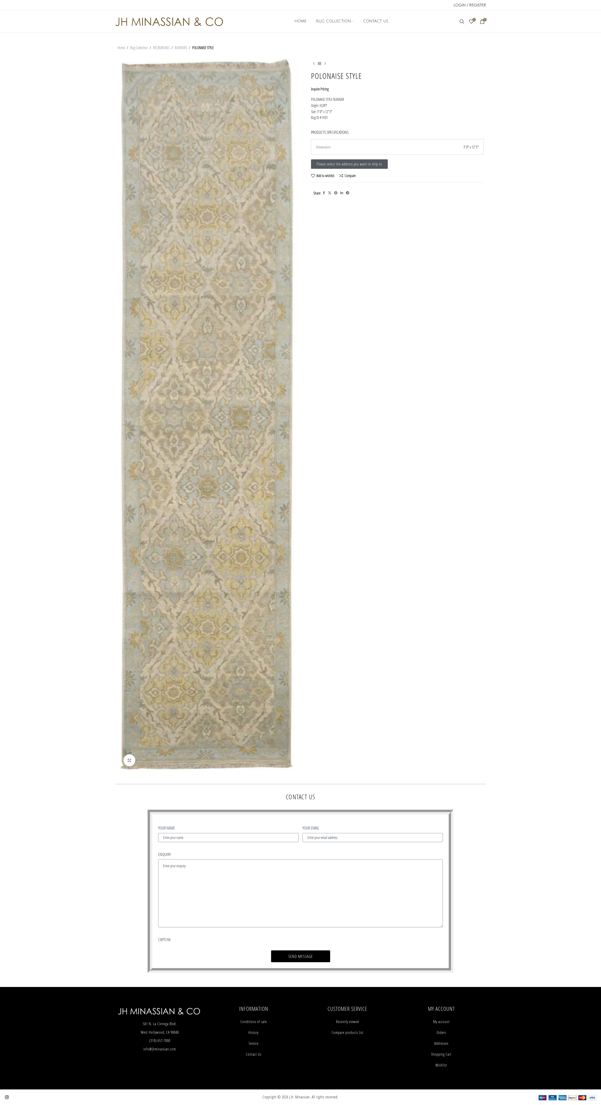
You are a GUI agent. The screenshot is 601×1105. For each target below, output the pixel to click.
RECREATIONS (161, 47)
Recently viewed (347, 1021)
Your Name (166, 828)
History (253, 1032)
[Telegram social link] (348, 193)
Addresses (441, 1043)
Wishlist (441, 1065)
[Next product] (325, 63)
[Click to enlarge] (129, 760)
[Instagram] (7, 1097)
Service (254, 1043)
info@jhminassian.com (159, 1049)
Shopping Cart (441, 1054)
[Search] (462, 21)
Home (121, 47)
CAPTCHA (164, 939)
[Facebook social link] (324, 193)
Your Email (311, 828)
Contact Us (253, 1054)
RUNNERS (181, 47)
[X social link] (330, 193)
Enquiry (164, 854)
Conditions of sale (253, 1021)
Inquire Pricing (320, 88)
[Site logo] (169, 20)
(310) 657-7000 (159, 1040)
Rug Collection (139, 47)
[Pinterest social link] (336, 193)
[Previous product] (314, 63)
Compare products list (347, 1032)
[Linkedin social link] (342, 193)
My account (441, 1021)
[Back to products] (319, 63)
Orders (441, 1032)
